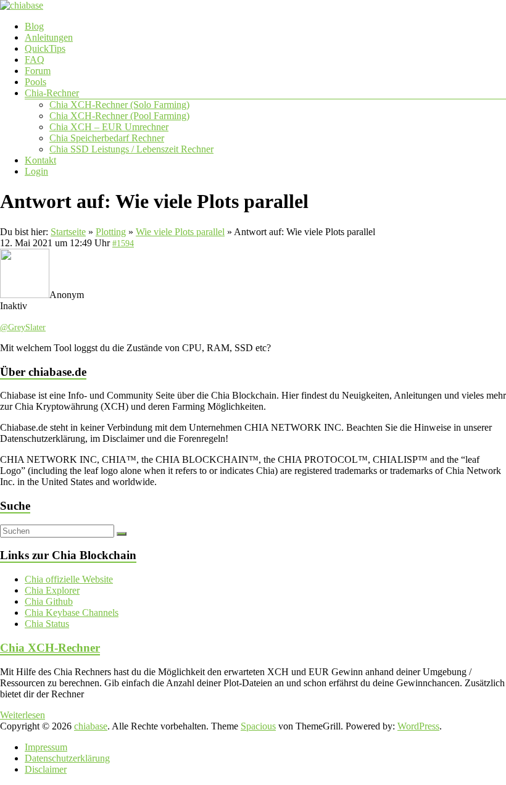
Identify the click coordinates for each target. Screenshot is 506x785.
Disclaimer (46, 769)
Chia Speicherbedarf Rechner (106, 138)
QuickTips (45, 48)
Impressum (46, 747)
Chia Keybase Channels (71, 612)
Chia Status (47, 623)
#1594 (123, 243)
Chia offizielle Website (69, 579)
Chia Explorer (52, 590)
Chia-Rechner (52, 93)
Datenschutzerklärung (67, 758)
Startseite (68, 231)
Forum (38, 70)
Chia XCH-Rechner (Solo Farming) (119, 104)
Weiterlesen (22, 715)
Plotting (111, 231)
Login (36, 171)
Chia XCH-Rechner (50, 647)
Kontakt (40, 160)
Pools (35, 82)
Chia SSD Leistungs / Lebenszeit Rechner (131, 149)
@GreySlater (23, 327)
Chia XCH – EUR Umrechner (108, 127)
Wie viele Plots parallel (180, 231)
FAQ (34, 59)
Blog (34, 26)
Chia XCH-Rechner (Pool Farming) (119, 115)
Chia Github (49, 601)
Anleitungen (49, 37)
